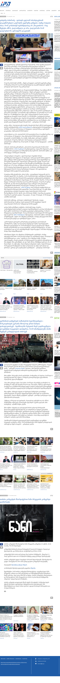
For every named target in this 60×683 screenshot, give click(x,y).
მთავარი (2, 10)
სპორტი (48, 10)
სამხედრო (54, 10)
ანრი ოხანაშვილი (19, 215)
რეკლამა (24, 658)
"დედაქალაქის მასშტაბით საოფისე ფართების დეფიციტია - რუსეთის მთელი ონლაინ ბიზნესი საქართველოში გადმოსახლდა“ (19, 467)
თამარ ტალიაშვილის (25, 127)
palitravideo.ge (3, 311)
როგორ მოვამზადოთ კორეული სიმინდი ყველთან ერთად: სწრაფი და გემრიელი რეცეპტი (46, 634)
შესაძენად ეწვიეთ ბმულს (19, 565)
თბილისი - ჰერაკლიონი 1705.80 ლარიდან (19, 289)
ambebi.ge (2, 452)
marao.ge (2, 638)
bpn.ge (1, 469)
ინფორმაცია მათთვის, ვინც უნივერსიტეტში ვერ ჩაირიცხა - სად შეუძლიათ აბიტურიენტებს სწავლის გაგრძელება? (19, 449)
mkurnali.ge (2, 620)
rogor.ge (28, 638)
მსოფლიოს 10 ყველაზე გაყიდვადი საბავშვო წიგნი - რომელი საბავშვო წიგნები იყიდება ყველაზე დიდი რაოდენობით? (33, 618)
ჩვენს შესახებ (10, 658)
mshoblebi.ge (29, 620)
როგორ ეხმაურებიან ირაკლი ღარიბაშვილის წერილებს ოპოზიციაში (32, 465)
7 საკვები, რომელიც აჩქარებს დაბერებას (18, 616)
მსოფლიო (29, 10)
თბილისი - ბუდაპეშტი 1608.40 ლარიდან (32, 289)
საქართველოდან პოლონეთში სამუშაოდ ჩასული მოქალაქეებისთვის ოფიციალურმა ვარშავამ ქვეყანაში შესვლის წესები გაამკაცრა (46, 467)
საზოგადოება (22, 10)
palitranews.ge (30, 469)
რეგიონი (36, 10)
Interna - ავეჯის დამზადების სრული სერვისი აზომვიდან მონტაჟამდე (6, 485)
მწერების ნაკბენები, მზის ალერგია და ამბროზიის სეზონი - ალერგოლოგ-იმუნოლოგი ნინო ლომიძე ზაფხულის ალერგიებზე (19, 486)
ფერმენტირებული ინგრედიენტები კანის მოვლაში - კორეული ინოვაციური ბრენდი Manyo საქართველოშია (45, 486)
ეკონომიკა (42, 10)
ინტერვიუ (57, 58)
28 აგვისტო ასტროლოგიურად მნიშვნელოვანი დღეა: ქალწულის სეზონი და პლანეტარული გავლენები (6, 635)
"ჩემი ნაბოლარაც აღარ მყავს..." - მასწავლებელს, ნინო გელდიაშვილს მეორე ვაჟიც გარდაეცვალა (33, 308)
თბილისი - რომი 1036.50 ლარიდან (46, 289)
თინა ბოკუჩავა (18, 149)
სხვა (2, 13)
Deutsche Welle (19, 368)
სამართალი (15, 10)
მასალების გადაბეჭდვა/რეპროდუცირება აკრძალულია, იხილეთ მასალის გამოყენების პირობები (14, 663)
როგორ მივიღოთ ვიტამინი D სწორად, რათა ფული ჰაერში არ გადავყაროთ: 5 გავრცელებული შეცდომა (33, 635)
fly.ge (1, 293)
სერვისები (18, 658)
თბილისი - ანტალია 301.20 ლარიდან (6, 289)
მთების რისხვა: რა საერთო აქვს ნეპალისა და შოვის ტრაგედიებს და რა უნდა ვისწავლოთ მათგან (6, 617)
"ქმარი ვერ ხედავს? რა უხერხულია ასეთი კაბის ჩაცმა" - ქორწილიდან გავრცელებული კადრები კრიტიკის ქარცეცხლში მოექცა (46, 309)
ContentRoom (49, 473)
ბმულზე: (33, 568)
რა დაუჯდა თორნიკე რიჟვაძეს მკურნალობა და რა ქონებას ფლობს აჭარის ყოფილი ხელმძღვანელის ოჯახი (6, 308)
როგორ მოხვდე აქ (47, 257)
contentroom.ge (3, 489)
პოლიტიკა (8, 10)
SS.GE (2, 257)
